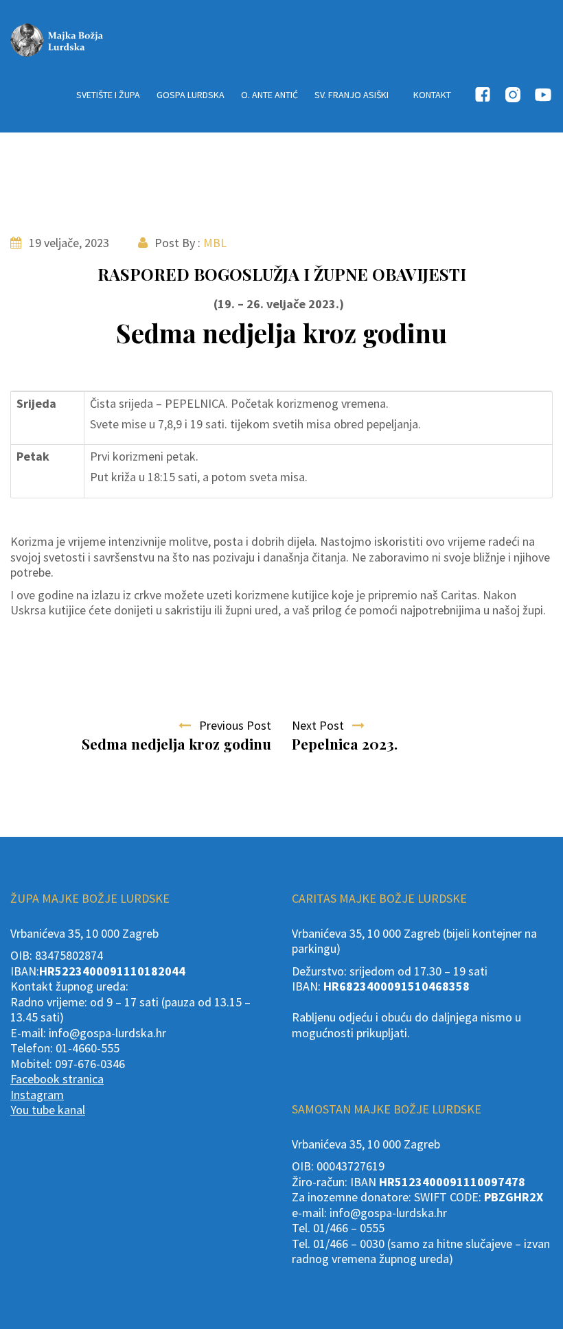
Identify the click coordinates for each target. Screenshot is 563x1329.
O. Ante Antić (269, 95)
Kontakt (432, 95)
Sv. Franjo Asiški (351, 95)
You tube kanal (47, 1110)
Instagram (37, 1094)
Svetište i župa (108, 95)
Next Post (322, 725)
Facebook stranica (57, 1079)
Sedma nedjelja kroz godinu (176, 743)
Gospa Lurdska (191, 95)
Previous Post (231, 725)
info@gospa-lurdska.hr (107, 1033)
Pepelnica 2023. (345, 743)
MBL (215, 243)
